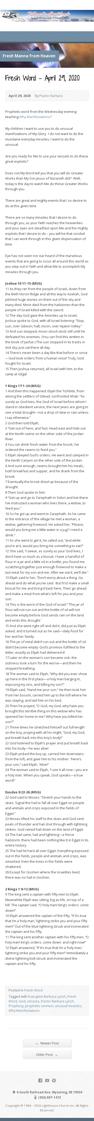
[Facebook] (40, 1080)
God (22, 1001)
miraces (33, 1001)
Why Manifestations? (35, 116)
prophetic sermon (39, 1005)
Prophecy (16, 1005)
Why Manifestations (24, 1010)
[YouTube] (47, 1080)
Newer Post (47, 1042)
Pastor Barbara (51, 95)
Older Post (47, 1054)
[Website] (54, 1080)
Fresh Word (33, 990)
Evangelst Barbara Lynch (47, 996)
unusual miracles (68, 1005)
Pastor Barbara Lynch (57, 1001)
